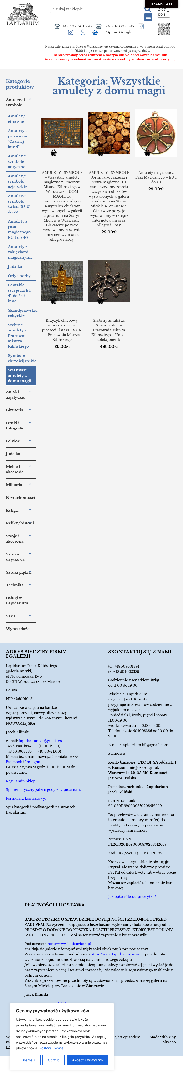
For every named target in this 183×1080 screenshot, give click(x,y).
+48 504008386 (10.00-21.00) (33, 751)
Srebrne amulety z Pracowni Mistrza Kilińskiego (18, 336)
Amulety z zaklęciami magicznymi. (20, 252)
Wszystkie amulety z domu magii (19, 375)
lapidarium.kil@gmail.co (40, 741)
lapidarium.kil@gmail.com (145, 745)
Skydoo (169, 1042)
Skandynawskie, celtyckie (22, 313)
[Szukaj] (148, 9)
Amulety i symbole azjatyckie (17, 181)
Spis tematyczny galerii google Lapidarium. (43, 789)
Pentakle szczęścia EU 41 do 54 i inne (19, 293)
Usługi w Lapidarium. (17, 601)
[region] (62, 1036)
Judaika (15, 266)
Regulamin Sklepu (22, 781)
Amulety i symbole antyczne (17, 161)
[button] (148, 17)
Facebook (14, 762)
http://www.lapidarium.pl (69, 944)
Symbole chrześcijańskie (22, 358)
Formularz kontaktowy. (26, 798)
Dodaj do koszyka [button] (102, 153)
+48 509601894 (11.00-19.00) (33, 746)
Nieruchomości (20, 497)
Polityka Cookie (51, 1048)
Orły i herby (19, 275)
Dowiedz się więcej (55, 153)
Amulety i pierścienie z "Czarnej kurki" (19, 138)
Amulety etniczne (16, 119)
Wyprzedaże (18, 628)
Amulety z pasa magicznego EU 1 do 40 (19, 229)
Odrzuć (54, 1060)
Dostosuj (28, 1060)
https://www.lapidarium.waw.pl (117, 954)
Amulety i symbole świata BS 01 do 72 (19, 204)
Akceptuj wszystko (87, 1060)
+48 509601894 (126, 666)
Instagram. (34, 762)
